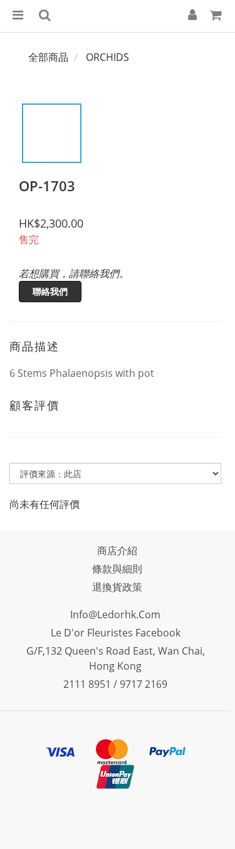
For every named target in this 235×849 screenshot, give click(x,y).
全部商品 (48, 57)
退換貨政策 (117, 587)
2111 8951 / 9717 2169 (115, 684)
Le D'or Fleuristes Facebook (115, 633)
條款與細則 (117, 569)
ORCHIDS (107, 57)
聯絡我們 (50, 291)
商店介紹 (117, 550)
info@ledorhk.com (115, 614)
